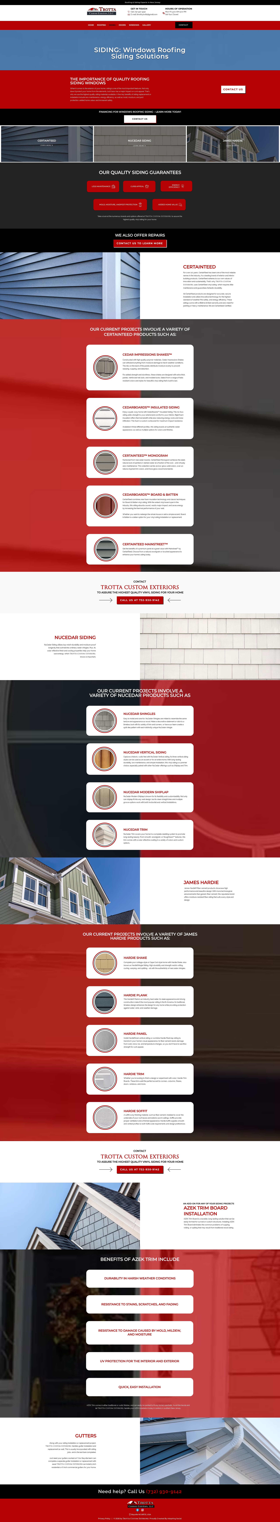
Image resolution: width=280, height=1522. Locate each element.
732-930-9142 (140, 12)
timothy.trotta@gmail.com (147, 14)
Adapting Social (174, 1519)
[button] (140, 119)
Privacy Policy (104, 1519)
